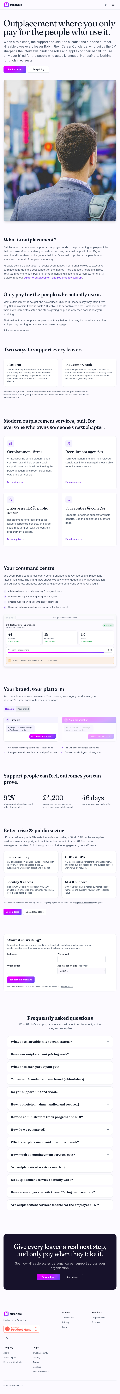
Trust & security (40, 1353)
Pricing (65, 1322)
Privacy (36, 1357)
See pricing (38, 69)
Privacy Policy (67, 986)
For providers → (15, 482)
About (6, 1353)
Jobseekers (68, 1318)
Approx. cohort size (73, 966)
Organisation (13, 966)
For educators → (73, 539)
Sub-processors (41, 1372)
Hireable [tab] (9, 709)
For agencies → (73, 482)
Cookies (37, 1367)
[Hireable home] (13, 5)
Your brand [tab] (23, 709)
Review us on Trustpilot (15, 1320)
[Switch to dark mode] (105, 4)
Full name (12, 954)
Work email (63, 954)
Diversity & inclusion (13, 1362)
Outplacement (98, 1318)
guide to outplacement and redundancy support (53, 277)
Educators (97, 1322)
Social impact (10, 1357)
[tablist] (17, 709)
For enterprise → (15, 539)
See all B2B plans (35, 912)
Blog (64, 1327)
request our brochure (84, 903)
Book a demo (15, 69)
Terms (36, 1362)
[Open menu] (113, 4)
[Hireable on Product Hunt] (31, 1329)
